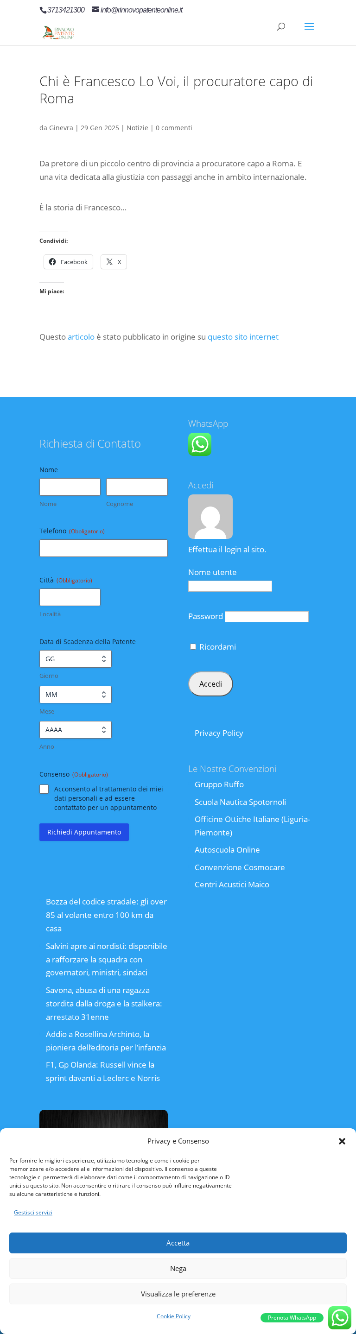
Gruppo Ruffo (219, 784)
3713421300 (65, 10)
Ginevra (61, 127)
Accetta (178, 1242)
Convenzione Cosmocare (240, 867)
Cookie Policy (174, 1316)
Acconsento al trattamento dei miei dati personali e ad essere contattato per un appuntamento (108, 798)
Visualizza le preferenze (178, 1293)
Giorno (48, 675)
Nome (48, 503)
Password (205, 616)
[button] (342, 1141)
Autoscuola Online (227, 849)
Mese (46, 711)
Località (50, 614)
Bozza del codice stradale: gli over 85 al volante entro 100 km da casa (106, 915)
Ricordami (216, 646)
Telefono (72, 530)
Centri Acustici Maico (232, 884)
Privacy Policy (219, 732)
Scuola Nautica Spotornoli (240, 802)
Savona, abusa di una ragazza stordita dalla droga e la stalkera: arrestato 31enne (104, 1003)
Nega (178, 1268)
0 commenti (174, 127)
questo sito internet (243, 336)
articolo (81, 336)
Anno (46, 746)
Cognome (119, 503)
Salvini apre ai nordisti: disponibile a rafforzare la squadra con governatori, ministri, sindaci (106, 959)
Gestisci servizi (33, 1212)
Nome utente (212, 572)
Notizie (137, 127)
